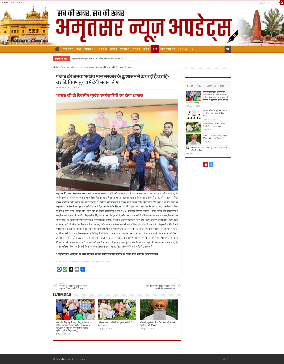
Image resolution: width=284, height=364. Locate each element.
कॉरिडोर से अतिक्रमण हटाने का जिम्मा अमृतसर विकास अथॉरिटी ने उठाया (73, 286)
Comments (211, 86)
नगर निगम (68, 49)
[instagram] (264, 3)
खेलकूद (136, 49)
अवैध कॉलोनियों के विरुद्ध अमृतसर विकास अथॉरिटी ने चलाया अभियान (160, 286)
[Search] (282, 2)
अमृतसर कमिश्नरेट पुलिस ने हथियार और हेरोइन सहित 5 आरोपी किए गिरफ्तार (97, 58)
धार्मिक (146, 49)
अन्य (155, 49)
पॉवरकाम (124, 49)
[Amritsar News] (142, 25)
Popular (200, 86)
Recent (190, 86)
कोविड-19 (89, 49)
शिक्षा (78, 49)
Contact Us (185, 49)
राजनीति (103, 49)
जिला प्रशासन (167, 49)
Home (57, 49)
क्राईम (113, 49)
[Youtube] (261, 3)
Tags (222, 86)
